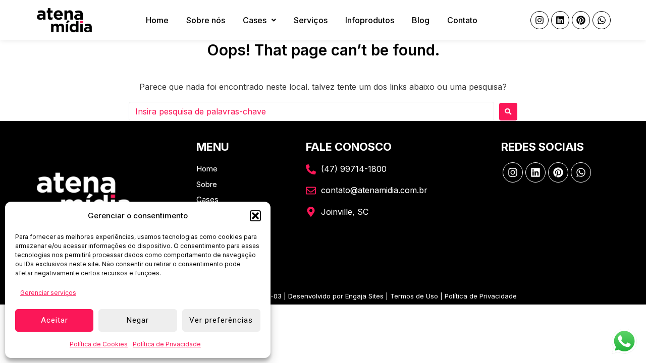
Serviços (311, 20)
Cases (254, 20)
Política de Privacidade (167, 344)
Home (157, 20)
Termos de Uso (414, 296)
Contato (462, 20)
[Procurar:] (311, 111)
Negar (138, 320)
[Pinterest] (581, 20)
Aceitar (54, 320)
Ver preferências (221, 320)
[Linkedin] (560, 20)
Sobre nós (205, 20)
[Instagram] (539, 20)
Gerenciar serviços (48, 292)
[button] (255, 216)
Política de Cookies (99, 344)
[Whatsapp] (602, 20)
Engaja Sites (364, 296)
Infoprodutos (369, 20)
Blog (420, 20)
